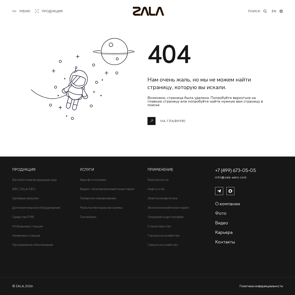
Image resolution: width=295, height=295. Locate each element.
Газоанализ (88, 217)
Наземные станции (26, 235)
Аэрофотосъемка (93, 180)
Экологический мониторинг (168, 208)
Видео (221, 222)
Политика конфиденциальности (261, 286)
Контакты (225, 241)
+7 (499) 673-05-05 (235, 170)
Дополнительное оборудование (36, 208)
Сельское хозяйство (163, 245)
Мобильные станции (27, 226)
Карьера (224, 232)
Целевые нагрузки (25, 198)
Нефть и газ (156, 189)
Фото (220, 213)
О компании (227, 203)
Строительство (159, 226)
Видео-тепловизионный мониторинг (107, 189)
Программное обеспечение (32, 245)
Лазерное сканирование (98, 198)
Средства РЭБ (23, 217)
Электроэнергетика (162, 198)
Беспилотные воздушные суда (34, 180)
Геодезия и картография (165, 217)
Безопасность (158, 180)
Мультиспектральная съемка (101, 208)
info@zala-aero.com (230, 177)
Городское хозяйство (164, 235)
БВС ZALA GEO (24, 189)
